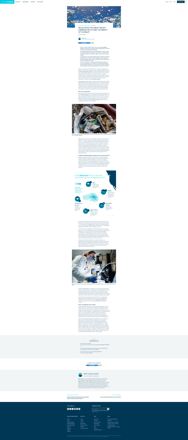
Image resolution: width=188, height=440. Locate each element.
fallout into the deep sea (95, 99)
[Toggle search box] (186, 2)
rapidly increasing (85, 94)
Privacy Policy (98, 436)
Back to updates (83, 34)
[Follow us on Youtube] (75, 409)
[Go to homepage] (7, 2)
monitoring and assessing (100, 299)
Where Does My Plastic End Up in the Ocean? (110, 396)
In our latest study (81, 81)
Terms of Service (104, 436)
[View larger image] (114, 105)
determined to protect (96, 79)
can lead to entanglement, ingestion (85, 71)
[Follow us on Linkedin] (77, 409)
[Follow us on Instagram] (68, 409)
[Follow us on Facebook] (70, 409)
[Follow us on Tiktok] (79, 409)
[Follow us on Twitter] (73, 409)
